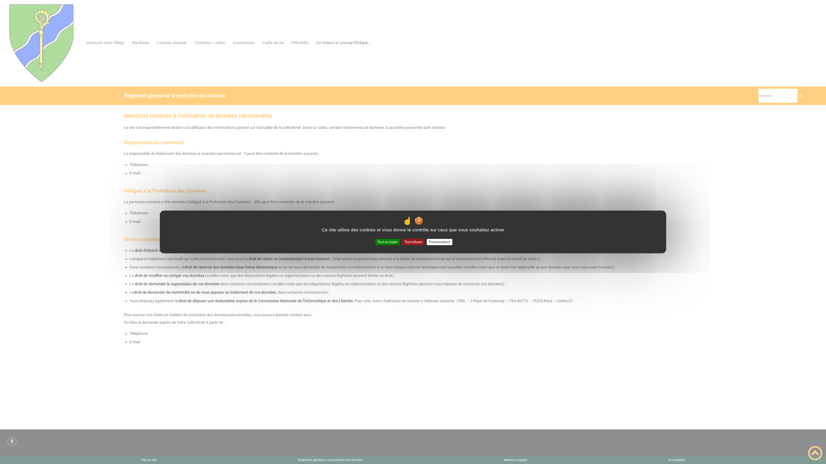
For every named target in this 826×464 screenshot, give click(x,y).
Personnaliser (439, 242)
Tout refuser (413, 242)
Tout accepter (387, 242)
